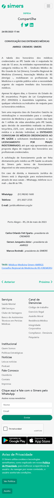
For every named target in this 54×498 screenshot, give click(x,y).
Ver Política (9, 481)
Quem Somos (8, 348)
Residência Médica (38, 320)
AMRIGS (39, 264)
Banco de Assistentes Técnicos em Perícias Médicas (12, 321)
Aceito (7, 491)
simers (15, 6)
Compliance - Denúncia (40, 332)
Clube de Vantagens (12, 312)
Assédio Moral (36, 316)
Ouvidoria (7, 375)
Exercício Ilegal (36, 311)
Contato (6, 379)
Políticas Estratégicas (12, 352)
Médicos (13, 264)
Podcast (6, 366)
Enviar (27, 417)
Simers (31, 264)
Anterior (9, 282)
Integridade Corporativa (35, 327)
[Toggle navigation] (48, 6)
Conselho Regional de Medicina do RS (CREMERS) (27, 268)
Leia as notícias (9, 361)
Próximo (45, 282)
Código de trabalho (38, 307)
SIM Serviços (8, 308)
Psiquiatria (34, 337)
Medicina (22, 264)
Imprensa (6, 383)
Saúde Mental (9, 304)
